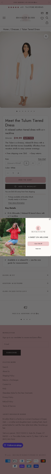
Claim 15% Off (38, 244)
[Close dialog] (49, 219)
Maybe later (38, 248)
